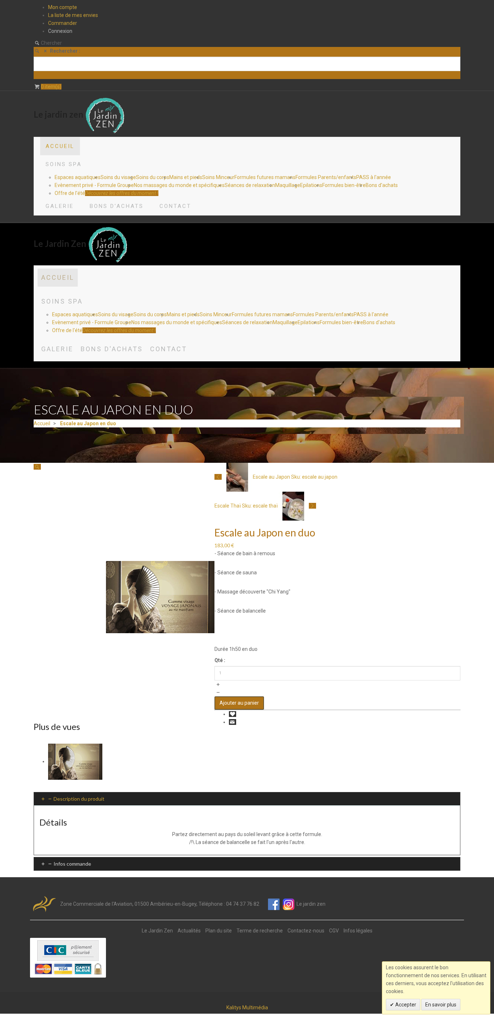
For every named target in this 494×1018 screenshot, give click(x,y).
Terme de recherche (260, 931)
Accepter (405, 1005)
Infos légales (358, 931)
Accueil (42, 423)
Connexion (60, 31)
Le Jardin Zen (157, 931)
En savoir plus (440, 1005)
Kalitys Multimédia (247, 1007)
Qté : (219, 660)
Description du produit (79, 799)
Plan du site (218, 931)
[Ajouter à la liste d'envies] (232, 714)
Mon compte (62, 7)
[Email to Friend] (232, 722)
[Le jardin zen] (105, 114)
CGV (334, 931)
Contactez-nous (306, 931)
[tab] (247, 798)
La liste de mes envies (73, 15)
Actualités (189, 931)
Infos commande (72, 864)
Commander (62, 23)
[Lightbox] (37, 467)
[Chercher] (39, 75)
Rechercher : (65, 51)
